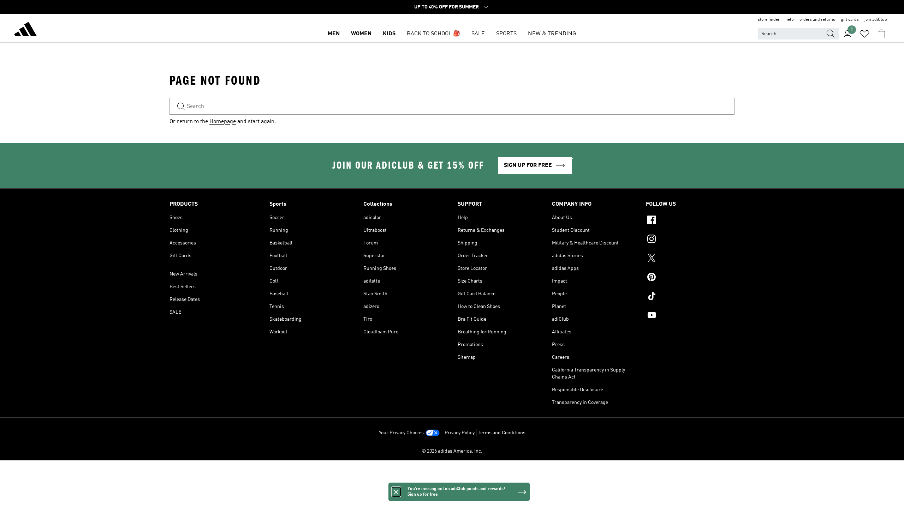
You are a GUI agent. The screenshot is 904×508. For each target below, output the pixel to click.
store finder (769, 20)
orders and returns (817, 20)
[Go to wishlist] (864, 33)
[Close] (396, 491)
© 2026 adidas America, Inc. (452, 451)
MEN (334, 34)
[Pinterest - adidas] (690, 278)
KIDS (389, 34)
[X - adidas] (690, 258)
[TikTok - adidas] (690, 297)
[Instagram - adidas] (690, 239)
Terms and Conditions (501, 432)
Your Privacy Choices (401, 432)
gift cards (850, 20)
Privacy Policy (460, 432)
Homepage (222, 122)
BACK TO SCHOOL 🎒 (433, 34)
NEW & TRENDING (552, 34)
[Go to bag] (881, 33)
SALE (478, 34)
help (789, 20)
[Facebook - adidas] (690, 220)
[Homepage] (25, 30)
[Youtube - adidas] (690, 316)
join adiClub (875, 20)
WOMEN (361, 34)
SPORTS (506, 34)
